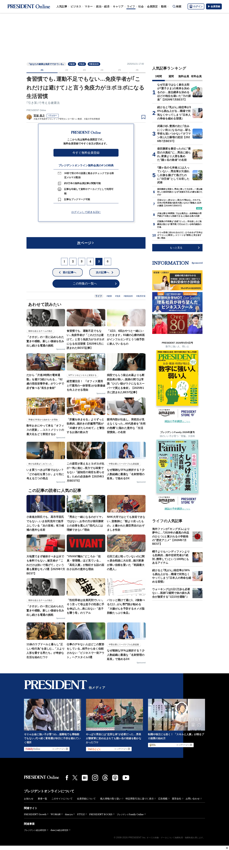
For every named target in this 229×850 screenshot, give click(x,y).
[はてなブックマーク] (85, 778)
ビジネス (76, 6)
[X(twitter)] (74, 777)
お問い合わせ (193, 798)
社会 (141, 6)
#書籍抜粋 (94, 64)
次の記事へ (102, 272)
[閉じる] (227, 848)
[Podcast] (115, 778)
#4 (102, 70)
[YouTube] (126, 777)
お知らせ (28, 798)
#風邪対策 (141, 296)
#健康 (72, 64)
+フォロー (52, 116)
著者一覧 (42, 798)
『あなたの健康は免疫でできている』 (46, 64)
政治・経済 (102, 6)
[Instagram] (95, 778)
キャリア (118, 6)
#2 (66, 70)
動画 (163, 6)
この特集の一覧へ (85, 283)
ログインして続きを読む (86, 212)
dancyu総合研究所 (59, 830)
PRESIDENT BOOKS (100, 814)
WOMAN (56, 814)
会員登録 (215, 6)
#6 (137, 70)
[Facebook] (67, 777)
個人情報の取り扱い (110, 798)
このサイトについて (62, 798)
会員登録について (86, 798)
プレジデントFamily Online (130, 814)
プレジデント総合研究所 (35, 830)
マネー (89, 6)
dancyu (69, 814)
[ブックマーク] (143, 117)
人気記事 (61, 6)
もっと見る (176, 247)
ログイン (198, 6)
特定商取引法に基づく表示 (140, 798)
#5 (119, 70)
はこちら (177, 421)
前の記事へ (69, 272)
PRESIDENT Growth (35, 814)
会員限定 (152, 6)
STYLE (81, 814)
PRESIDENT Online (36, 110)
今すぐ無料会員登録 (86, 152)
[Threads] (105, 778)
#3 (84, 70)
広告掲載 (162, 798)
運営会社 (176, 798)
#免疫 (82, 64)
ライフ (131, 6)
